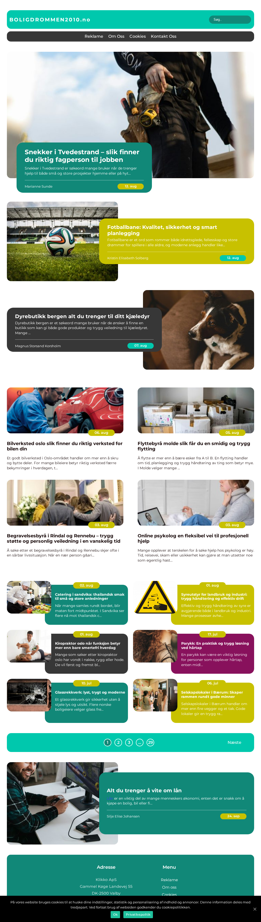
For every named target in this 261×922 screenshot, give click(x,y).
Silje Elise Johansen (123, 816)
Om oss (116, 36)
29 (150, 742)
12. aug (131, 186)
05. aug (232, 432)
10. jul (87, 683)
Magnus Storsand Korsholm (38, 346)
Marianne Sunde (39, 186)
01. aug (212, 585)
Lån (110, 798)
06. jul (212, 683)
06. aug (101, 432)
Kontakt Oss (163, 36)
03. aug (101, 525)
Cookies (137, 36)
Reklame (94, 36)
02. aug (86, 585)
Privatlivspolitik (138, 914)
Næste (234, 742)
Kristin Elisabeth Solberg (127, 258)
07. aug (140, 345)
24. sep (233, 816)
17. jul (212, 634)
